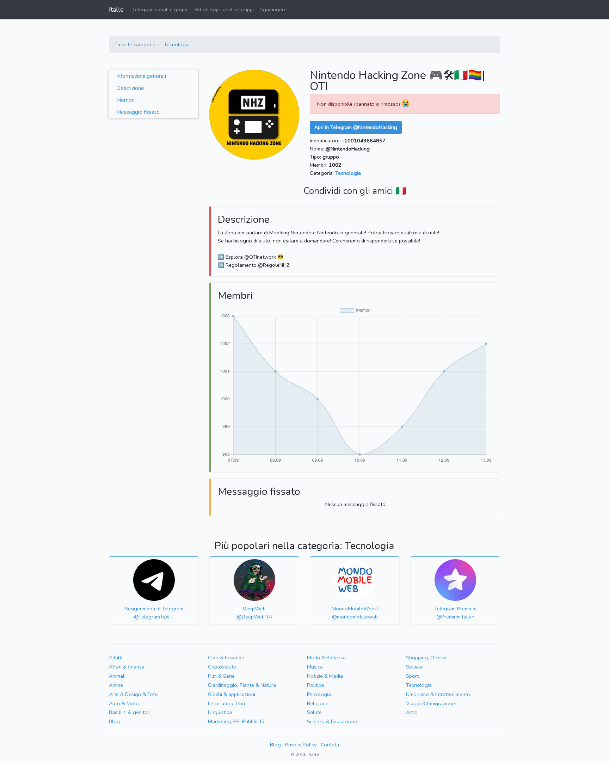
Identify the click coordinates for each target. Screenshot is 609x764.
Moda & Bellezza (326, 657)
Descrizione (130, 88)
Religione (317, 703)
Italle (116, 9)
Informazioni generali (141, 76)
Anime (116, 685)
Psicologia (319, 694)
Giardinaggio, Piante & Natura (242, 685)
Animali (117, 675)
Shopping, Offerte (426, 657)
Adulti (115, 657)
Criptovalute (222, 666)
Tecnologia (177, 44)
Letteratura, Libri (226, 703)
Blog (114, 721)
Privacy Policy (300, 744)
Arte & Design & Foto (133, 694)
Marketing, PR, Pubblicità (236, 721)
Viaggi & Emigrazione (430, 703)
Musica (315, 666)
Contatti (330, 744)
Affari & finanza (126, 666)
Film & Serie (221, 675)
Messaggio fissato (138, 112)
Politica (315, 685)
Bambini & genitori (129, 712)
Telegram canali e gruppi (160, 9)
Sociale (414, 666)
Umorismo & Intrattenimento (438, 694)
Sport (412, 675)
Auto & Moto (124, 703)
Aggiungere (273, 9)
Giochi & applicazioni (231, 694)
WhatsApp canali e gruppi (224, 9)
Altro (412, 712)
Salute (314, 712)
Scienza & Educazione (332, 721)
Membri (125, 100)
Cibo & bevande (226, 657)
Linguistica (220, 712)
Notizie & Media (325, 675)
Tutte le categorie (135, 44)
